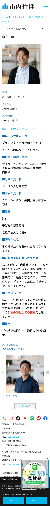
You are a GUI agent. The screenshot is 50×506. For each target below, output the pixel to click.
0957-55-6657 (14, 437)
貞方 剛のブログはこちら (18, 128)
